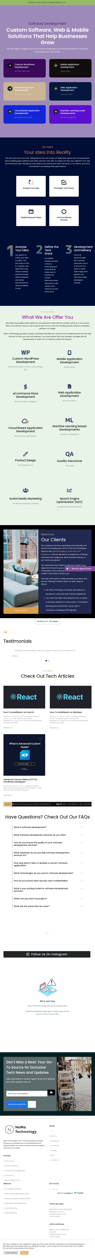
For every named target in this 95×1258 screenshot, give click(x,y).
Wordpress (33, 788)
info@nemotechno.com (57, 2)
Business (36, 716)
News (52, 1155)
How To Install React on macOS (18, 712)
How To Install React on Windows (66, 712)
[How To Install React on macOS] (24, 697)
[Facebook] (50, 1189)
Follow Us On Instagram (49, 954)
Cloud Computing (9, 718)
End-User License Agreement (15, 1171)
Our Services (55, 1141)
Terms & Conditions (11, 1166)
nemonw (8, 716)
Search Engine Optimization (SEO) (17, 1194)
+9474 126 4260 (41, 2)
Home (53, 1131)
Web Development (22, 788)
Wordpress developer (10, 723)
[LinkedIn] (56, 1189)
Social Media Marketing (13, 1189)
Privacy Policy (9, 1161)
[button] (46, 660)
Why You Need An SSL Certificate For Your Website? (58, 804)
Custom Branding (11, 1208)
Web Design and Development (15, 1203)
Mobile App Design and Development (18, 1199)
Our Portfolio (55, 1146)
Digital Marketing (23, 718)
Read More (7, 728)
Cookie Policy (9, 1175)
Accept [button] (24, 1253)
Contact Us (54, 1160)
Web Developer (36, 720)
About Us (54, 1136)
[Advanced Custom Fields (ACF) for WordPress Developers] (24, 755)
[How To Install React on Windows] (71, 697)
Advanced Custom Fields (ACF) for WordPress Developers (20, 780)
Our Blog (54, 1150)
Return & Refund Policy (13, 1180)
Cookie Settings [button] (11, 1253)
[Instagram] (53, 1189)
